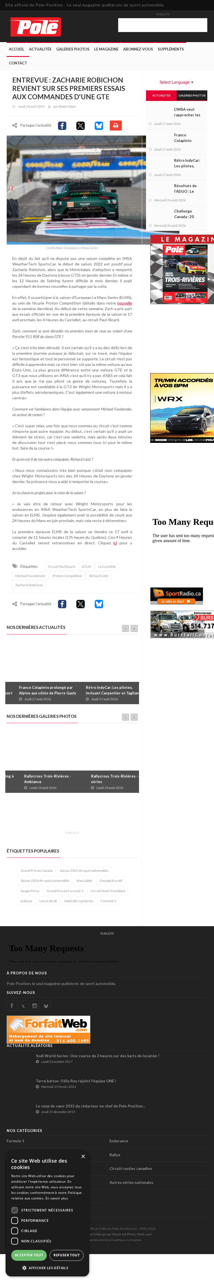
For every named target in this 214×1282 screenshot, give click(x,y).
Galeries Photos (72, 49)
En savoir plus (56, 1198)
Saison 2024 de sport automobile (45, 880)
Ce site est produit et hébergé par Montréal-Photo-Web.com (107, 1234)
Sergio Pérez (30, 891)
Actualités (40, 49)
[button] (47, 1267)
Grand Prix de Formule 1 (65, 891)
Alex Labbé (84, 880)
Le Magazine (106, 49)
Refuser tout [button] (67, 1255)
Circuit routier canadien (131, 1168)
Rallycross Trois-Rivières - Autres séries (106, 779)
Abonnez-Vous (138, 49)
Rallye (115, 1155)
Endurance (119, 1141)
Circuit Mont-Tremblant (108, 891)
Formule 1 (108, 901)
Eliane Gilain (67, 106)
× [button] (83, 1157)
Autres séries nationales (131, 1182)
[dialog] (47, 1213)
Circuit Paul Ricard (61, 566)
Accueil (16, 49)
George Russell (110, 880)
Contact (18, 63)
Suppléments (171, 49)
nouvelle (124, 303)
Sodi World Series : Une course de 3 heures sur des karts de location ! (97, 1056)
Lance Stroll (48, 901)
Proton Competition (67, 576)
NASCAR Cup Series (78, 901)
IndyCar (26, 901)
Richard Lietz (98, 576)
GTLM (86, 566)
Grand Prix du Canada (37, 870)
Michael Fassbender (30, 576)
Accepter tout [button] (29, 1255)
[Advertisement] (108, 815)
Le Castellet (107, 566)
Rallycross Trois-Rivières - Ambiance (32, 779)
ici (115, 542)
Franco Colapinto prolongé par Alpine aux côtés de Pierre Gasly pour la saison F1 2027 (38, 693)
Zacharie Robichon (29, 585)
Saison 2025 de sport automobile (84, 870)
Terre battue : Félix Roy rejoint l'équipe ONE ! (76, 1081)
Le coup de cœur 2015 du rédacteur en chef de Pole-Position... (90, 1106)
